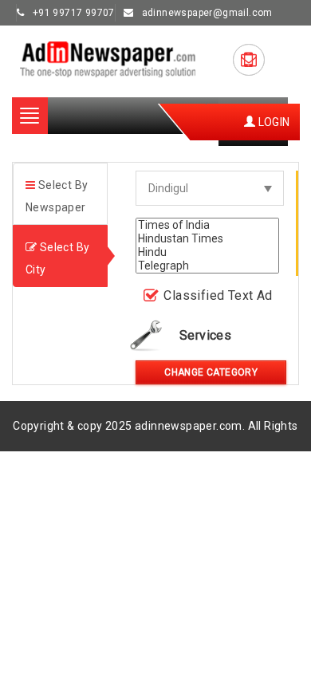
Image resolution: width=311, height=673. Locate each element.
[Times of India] (207, 225)
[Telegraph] (207, 266)
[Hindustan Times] (207, 239)
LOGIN (272, 122)
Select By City (57, 258)
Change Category (211, 372)
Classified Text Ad (217, 295)
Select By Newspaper (57, 196)
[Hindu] (207, 252)
